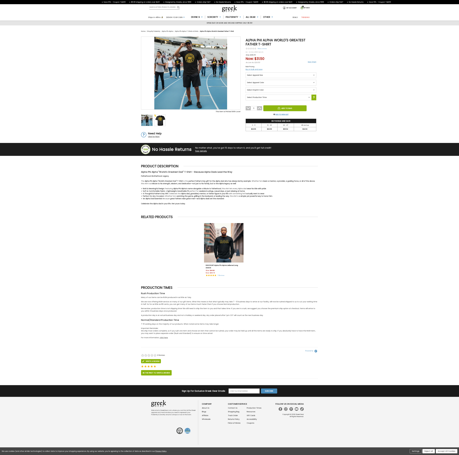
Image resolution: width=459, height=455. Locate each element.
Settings (415, 451)
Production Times (254, 408)
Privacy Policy (161, 451)
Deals (295, 17)
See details (201, 151)
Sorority (212, 17)
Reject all (428, 451)
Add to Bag (286, 108)
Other (266, 17)
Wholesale (206, 419)
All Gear (251, 17)
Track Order (233, 415)
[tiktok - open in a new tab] (302, 409)
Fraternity (232, 17)
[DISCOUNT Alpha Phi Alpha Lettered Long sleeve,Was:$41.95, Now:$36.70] (223, 242)
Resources (251, 411)
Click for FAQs (153, 136)
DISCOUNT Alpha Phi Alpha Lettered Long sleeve (222, 266)
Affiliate (205, 415)
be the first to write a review (156, 373)
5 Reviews (221, 275)
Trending (305, 17)
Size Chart (312, 62)
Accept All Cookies (446, 451)
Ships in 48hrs (154, 17)
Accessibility (252, 419)
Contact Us (232, 408)
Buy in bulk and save (254, 69)
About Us (205, 408)
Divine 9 (195, 17)
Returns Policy (234, 419)
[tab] (151, 361)
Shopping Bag (233, 411)
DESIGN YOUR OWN (174, 17)
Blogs (204, 411)
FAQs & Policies (234, 423)
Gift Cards (251, 415)
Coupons (250, 423)
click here (164, 337)
